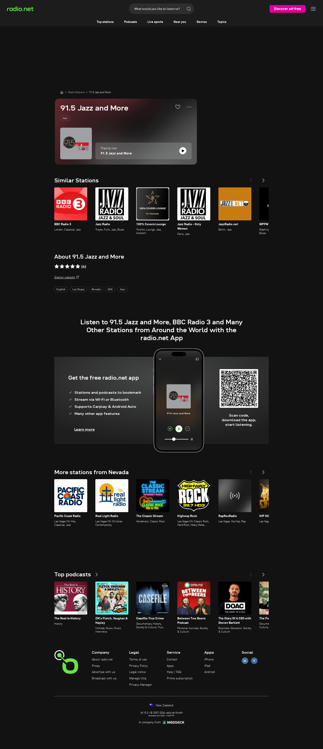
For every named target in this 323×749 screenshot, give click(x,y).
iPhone (209, 659)
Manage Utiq (137, 678)
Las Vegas (79, 289)
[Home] (62, 92)
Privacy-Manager (140, 684)
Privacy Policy (138, 665)
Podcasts (130, 22)
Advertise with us (103, 672)
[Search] (188, 8)
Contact (172, 659)
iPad (207, 665)
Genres (202, 22)
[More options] (189, 107)
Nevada (96, 289)
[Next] (263, 178)
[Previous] (250, 178)
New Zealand (164, 705)
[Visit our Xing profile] (254, 660)
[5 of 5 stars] (77, 266)
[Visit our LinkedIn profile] (245, 660)
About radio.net (102, 659)
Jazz (65, 118)
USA (110, 289)
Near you (180, 22)
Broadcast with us (104, 678)
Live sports (155, 22)
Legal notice (137, 672)
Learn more (84, 429)
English (60, 289)
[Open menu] (313, 8)
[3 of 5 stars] (67, 266)
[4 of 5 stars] (72, 266)
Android (209, 672)
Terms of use (138, 659)
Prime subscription (180, 678)
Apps (170, 665)
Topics (221, 22)
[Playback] (182, 150)
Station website (64, 277)
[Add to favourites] (177, 106)
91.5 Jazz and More (116, 153)
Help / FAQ (174, 672)
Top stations (105, 22)
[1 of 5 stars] (56, 266)
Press (96, 665)
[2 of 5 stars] (62, 266)
